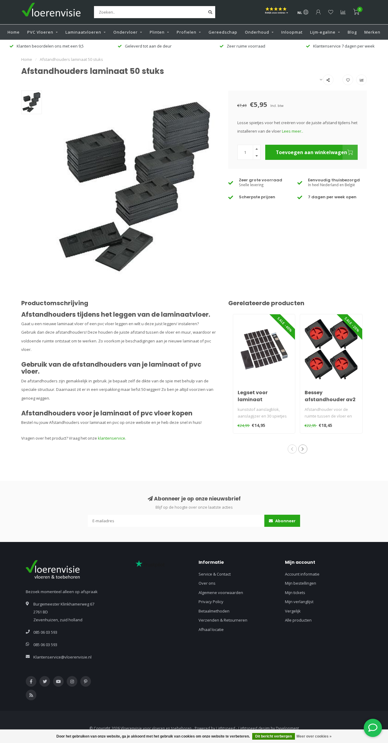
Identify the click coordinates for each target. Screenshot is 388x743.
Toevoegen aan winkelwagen (311, 152)
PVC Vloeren (40, 32)
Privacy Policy (211, 601)
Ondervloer (125, 32)
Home (14, 32)
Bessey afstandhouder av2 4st (330, 399)
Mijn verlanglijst (299, 601)
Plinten (157, 32)
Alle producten (298, 620)
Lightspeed (225, 728)
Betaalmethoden (214, 611)
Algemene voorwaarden (221, 592)
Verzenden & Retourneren (223, 620)
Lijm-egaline (323, 32)
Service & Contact (215, 574)
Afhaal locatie (211, 629)
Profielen (186, 32)
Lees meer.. (292, 131)
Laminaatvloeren (83, 32)
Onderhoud (257, 32)
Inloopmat (292, 32)
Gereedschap (223, 32)
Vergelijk (293, 611)
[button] (292, 449)
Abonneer (285, 520)
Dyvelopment (287, 728)
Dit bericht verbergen (273, 736)
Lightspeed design (254, 728)
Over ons (207, 583)
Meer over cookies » (314, 736)
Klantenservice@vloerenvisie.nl (62, 657)
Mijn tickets (295, 592)
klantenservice (111, 438)
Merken (372, 32)
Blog (352, 32)
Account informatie (302, 574)
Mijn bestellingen (300, 583)
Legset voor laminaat (253, 396)
